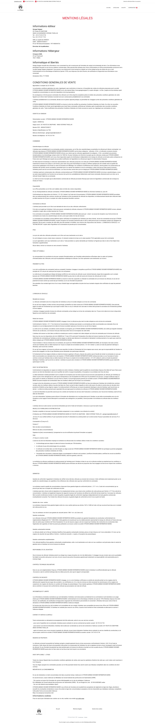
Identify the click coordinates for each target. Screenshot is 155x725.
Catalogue (116, 7)
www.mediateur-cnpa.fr (51, 684)
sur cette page (80, 698)
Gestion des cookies (97, 709)
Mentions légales (77, 709)
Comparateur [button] (132, 7)
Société (123, 7)
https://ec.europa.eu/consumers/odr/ (43, 693)
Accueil (108, 7)
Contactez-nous (18, 1)
